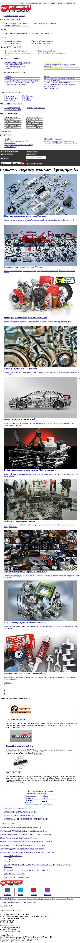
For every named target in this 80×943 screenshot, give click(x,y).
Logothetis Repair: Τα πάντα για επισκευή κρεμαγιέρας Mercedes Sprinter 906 (26, 841)
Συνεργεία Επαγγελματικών (53, 63)
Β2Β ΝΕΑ (25, 98)
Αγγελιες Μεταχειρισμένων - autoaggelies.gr (59, 141)
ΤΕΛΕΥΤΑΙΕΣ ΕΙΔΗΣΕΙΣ (13, 856)
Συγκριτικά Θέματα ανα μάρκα (42, 33)
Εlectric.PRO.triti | (67, 3)
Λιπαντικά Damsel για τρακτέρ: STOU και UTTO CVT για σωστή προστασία (26, 834)
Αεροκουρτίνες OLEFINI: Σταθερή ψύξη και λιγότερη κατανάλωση (22, 845)
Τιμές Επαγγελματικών (7, 154)
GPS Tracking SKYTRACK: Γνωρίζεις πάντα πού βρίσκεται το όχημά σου (25, 831)
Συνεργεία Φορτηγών (51, 88)
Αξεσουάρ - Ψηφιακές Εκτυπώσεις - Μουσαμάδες (21, 80)
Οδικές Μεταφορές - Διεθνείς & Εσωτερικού (59, 78)
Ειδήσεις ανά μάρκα (11, 98)
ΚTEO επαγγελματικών (52, 80)
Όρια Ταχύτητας (9, 119)
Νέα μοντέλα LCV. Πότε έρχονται (15, 51)
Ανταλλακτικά (31, 796)
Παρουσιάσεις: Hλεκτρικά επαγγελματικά (51, 53)
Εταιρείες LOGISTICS (33, 127)
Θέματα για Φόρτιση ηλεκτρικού (42, 41)
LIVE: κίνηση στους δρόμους (33, 163)
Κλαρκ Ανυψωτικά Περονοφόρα (15, 84)
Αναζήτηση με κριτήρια (12, 25)
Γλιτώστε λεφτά (9, 100)
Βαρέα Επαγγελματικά (32, 151)
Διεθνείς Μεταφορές (11, 125)
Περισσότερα (19, 727)
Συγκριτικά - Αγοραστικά (12, 110)
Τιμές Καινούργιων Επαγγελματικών (16, 23)
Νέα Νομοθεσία (27, 96)
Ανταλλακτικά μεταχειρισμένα (14, 67)
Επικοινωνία (22, 899)
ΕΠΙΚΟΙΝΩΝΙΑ (5, 131)
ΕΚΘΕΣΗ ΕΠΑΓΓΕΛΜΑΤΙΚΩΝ (9, 151)
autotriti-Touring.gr (10, 147)
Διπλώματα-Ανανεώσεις (12, 121)
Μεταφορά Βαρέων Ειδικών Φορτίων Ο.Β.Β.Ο (20, 82)
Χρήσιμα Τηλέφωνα (11, 127)
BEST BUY (8, 859)
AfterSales (7, 76)
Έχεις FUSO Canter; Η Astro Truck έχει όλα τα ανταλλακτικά (20, 827)
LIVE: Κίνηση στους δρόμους (14, 16)
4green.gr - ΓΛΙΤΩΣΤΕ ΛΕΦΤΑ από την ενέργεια (60, 143)
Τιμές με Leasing (5, 158)
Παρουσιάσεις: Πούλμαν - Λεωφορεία (17, 53)
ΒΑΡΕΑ (7, 861)
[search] (27, 160)
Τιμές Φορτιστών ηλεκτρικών (41, 43)
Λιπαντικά (7, 69)
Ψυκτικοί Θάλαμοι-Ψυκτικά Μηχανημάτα (58, 82)
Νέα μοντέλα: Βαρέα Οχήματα (47, 51)
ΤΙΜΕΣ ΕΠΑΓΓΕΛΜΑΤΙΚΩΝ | (42, 3)
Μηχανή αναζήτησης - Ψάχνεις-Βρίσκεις (17, 63)
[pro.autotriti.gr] (11, 885)
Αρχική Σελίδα (5, 899)
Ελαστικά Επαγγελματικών (53, 68)
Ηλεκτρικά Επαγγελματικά (13, 41)
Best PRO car (26, 100)
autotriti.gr (7, 139)
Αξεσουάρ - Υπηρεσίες (29, 801)
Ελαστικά (29, 798)
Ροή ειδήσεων (9, 96)
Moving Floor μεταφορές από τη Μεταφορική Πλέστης (18, 838)
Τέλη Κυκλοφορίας (10, 117)
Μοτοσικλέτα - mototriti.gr (53, 139)
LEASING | (57, 3)
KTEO (6, 123)
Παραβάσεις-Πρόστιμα (33, 117)
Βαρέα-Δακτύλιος (32, 125)
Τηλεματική (8, 78)
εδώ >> (39, 804)
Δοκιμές (7, 55)
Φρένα (46, 76)
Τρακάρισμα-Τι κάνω (33, 119)
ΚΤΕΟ (45, 798)
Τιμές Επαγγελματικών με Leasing (44, 23)
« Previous (7, 683)
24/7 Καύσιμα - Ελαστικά (34, 123)
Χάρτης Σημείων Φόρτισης (13, 43)
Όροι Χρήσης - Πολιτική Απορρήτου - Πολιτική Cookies (54, 899)
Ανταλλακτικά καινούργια (13, 65)
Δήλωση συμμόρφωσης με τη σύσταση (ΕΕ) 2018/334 (18, 902)
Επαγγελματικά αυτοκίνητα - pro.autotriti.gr (18, 145)
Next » (6, 694)
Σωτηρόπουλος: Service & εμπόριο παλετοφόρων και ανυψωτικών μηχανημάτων (27, 852)
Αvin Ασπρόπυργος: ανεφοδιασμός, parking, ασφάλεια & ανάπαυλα (22, 849)
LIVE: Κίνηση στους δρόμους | (20, 3)
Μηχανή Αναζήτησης (31, 154)
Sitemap (13, 899)
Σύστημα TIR (30, 121)
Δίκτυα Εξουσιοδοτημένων (36, 108)
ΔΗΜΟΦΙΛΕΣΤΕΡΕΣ (11, 858)
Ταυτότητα (30, 899)
